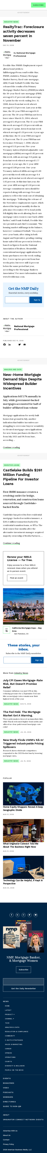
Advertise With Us (10, 1131)
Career (8, 1049)
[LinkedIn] (9, 344)
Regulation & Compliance (16, 1031)
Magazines (8, 1083)
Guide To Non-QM (12, 1106)
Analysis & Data (12, 1027)
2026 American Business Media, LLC (17, 1150)
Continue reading (11, 447)
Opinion (8, 1053)
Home (7, 1006)
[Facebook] (4, 344)
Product (9, 1014)
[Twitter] (19, 344)
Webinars (8, 1097)
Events (7, 1078)
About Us (6, 1135)
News (6, 1001)
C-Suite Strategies (14, 1040)
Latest (8, 1010)
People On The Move (14, 1070)
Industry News (11, 22)
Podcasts (8, 1092)
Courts (8, 1061)
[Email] (24, 344)
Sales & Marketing (13, 1044)
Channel (9, 1019)
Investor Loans (11, 465)
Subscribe (38, 5)
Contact (6, 1140)
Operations (10, 1057)
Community (10, 1036)
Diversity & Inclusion (15, 1066)
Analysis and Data (13, 369)
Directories (9, 1102)
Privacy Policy (8, 1144)
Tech (7, 1023)
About (6, 1115)
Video (6, 1088)
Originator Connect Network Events (23, 1120)
